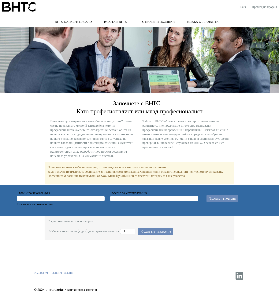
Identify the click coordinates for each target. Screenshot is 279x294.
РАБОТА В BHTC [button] (116, 21)
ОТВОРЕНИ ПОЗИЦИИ (158, 21)
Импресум (41, 272)
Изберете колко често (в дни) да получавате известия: (84, 231)
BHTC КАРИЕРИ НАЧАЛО (73, 21)
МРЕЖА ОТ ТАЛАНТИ (203, 21)
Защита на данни (63, 272)
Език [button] (243, 6)
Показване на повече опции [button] (35, 204)
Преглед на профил (264, 6)
